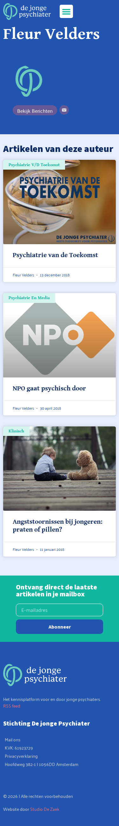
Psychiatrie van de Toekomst (55, 255)
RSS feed (11, 705)
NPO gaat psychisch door (49, 388)
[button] (66, 11)
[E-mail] (64, 110)
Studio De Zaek (44, 809)
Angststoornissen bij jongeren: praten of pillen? (57, 526)
